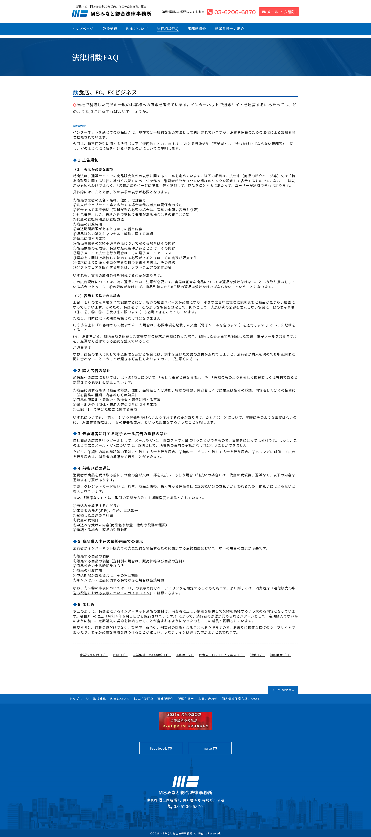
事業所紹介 (165, 698)
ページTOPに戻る (283, 690)
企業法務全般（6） (94, 655)
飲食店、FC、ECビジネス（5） (222, 655)
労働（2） (257, 655)
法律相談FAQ (168, 28)
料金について (137, 28)
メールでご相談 (280, 11)
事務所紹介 (197, 28)
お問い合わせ (207, 698)
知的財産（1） (280, 655)
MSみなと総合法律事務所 (176, 833)
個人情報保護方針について (241, 698)
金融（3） (120, 655)
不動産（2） (185, 655)
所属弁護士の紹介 (229, 28)
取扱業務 (110, 28)
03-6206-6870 (235, 12)
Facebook (159, 748)
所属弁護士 (186, 698)
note (208, 748)
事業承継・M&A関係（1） (152, 655)
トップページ (83, 28)
